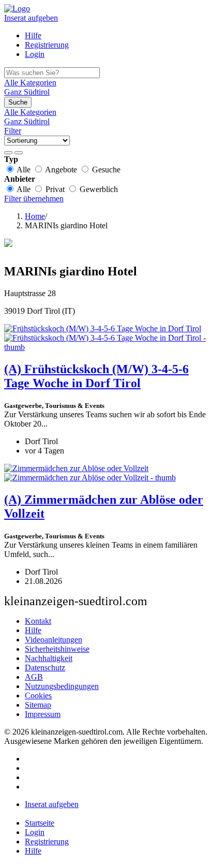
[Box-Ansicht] (18, 152)
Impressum (42, 714)
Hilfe (33, 35)
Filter (12, 130)
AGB (34, 676)
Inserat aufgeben (31, 17)
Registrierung (47, 44)
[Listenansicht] (8, 152)
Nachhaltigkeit (48, 658)
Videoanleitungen (53, 639)
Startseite (39, 822)
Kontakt (38, 621)
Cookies (38, 695)
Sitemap (38, 704)
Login (34, 54)
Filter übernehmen (34, 198)
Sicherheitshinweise (57, 649)
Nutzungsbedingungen (62, 686)
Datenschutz (45, 667)
